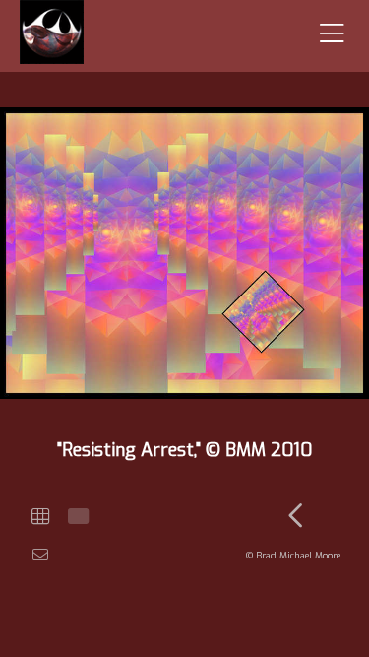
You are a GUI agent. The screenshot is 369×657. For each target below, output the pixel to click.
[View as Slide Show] (76, 516)
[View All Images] (40, 516)
